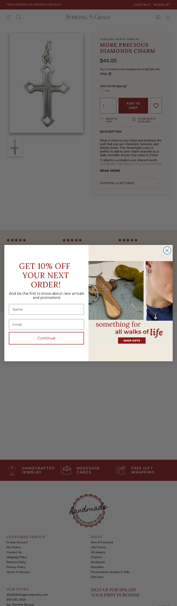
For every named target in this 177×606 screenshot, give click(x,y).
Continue (46, 338)
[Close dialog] (167, 250)
